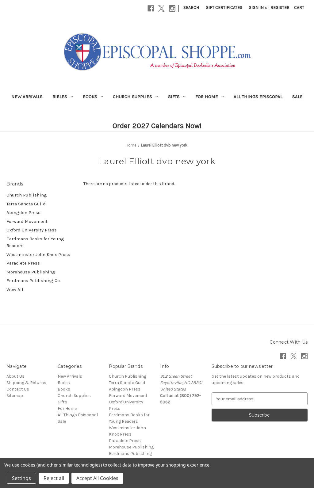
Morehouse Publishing (30, 272)
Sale (297, 96)
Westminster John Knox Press (38, 254)
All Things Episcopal (258, 96)
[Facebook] (150, 8)
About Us (15, 376)
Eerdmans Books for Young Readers (35, 242)
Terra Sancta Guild (26, 204)
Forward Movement (27, 221)
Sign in (256, 7)
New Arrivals (27, 96)
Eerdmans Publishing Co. (33, 280)
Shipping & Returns (26, 382)
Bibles (59, 96)
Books (90, 96)
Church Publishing (26, 195)
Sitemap (14, 395)
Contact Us (17, 389)
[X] (161, 8)
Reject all (54, 478)
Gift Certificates (224, 7)
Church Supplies (132, 96)
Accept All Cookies (97, 478)
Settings (21, 478)
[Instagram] (172, 8)
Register (279, 7)
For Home (206, 96)
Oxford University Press (31, 230)
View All (14, 289)
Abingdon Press (23, 212)
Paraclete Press (23, 263)
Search (191, 7)
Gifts (174, 96)
